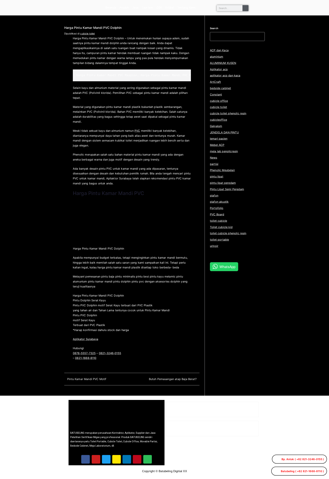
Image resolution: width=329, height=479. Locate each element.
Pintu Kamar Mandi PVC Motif (86, 379)
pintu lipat (216, 176)
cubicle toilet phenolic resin (228, 113)
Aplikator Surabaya (85, 339)
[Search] (245, 8)
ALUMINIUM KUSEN (223, 63)
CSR (159, 7)
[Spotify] (147, 459)
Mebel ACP (217, 145)
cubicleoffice (218, 119)
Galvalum (216, 126)
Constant (216, 94)
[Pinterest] (137, 459)
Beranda (110, 7)
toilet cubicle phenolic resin (228, 233)
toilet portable (219, 239)
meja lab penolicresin (224, 151)
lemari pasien (218, 138)
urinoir (214, 246)
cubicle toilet (87, 33)
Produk (124, 7)
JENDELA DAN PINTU (224, 132)
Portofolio (216, 208)
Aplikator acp (219, 69)
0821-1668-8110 (85, 358)
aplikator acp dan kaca (225, 75)
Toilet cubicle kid (221, 227)
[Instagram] (116, 459)
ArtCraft (215, 82)
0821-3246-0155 (110, 353)
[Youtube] (96, 459)
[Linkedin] (127, 459)
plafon (214, 195)
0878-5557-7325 (84, 353)
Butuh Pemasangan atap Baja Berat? (173, 379)
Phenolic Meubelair (222, 170)
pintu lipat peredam (223, 183)
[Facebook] (85, 459)
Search (214, 28)
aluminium (216, 56)
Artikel (169, 7)
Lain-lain (147, 7)
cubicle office (219, 101)
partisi (214, 164)
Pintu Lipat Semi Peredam (227, 189)
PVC (137, 130)
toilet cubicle (218, 220)
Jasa (135, 7)
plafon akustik (219, 201)
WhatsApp (227, 266)
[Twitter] (106, 459)
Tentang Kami (187, 7)
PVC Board (217, 214)
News (213, 157)
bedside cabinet (220, 88)
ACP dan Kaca (219, 50)
